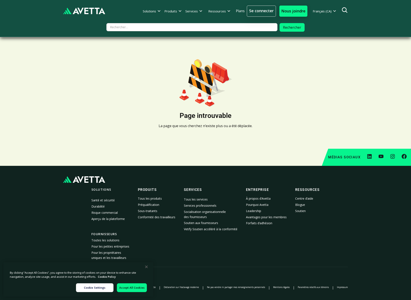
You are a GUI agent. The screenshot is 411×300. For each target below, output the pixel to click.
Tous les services (196, 199)
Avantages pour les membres (266, 217)
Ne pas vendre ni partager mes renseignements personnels (236, 287)
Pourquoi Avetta (257, 205)
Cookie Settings (95, 288)
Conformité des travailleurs (156, 217)
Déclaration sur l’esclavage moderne (181, 287)
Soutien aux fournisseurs (201, 223)
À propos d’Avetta (258, 198)
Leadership (253, 211)
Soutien (300, 211)
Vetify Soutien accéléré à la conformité (210, 229)
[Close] (146, 267)
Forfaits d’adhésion (259, 223)
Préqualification (148, 205)
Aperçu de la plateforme (108, 219)
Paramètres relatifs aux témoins (313, 287)
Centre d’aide (304, 198)
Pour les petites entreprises (110, 246)
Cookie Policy (107, 277)
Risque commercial (104, 213)
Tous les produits (150, 198)
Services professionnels (200, 205)
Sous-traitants (147, 211)
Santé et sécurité (103, 200)
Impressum (342, 287)
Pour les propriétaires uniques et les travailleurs (108, 255)
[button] (151, 11)
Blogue (300, 205)
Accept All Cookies (131, 288)
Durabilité (98, 206)
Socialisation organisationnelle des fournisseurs (205, 214)
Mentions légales (281, 287)
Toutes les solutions (105, 240)
